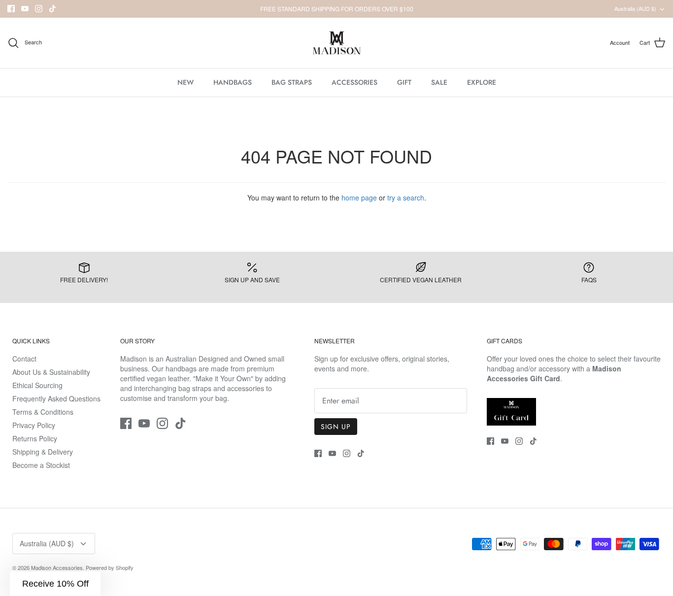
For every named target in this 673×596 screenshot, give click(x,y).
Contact (24, 359)
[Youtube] (25, 8)
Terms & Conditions (42, 412)
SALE (439, 82)
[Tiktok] (52, 8)
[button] (55, 583)
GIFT (404, 82)
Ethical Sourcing (37, 385)
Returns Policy (34, 438)
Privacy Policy (33, 425)
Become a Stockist (41, 465)
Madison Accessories (57, 567)
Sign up (336, 426)
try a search (405, 197)
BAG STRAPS (291, 82)
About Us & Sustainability (51, 372)
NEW (185, 82)
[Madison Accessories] (337, 43)
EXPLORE (481, 82)
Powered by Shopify (110, 567)
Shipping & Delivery (42, 452)
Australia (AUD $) (635, 8)
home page (359, 197)
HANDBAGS (232, 82)
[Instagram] (38, 8)
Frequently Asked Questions (56, 398)
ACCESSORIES (354, 82)
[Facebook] (11, 8)
